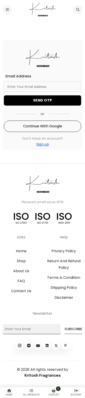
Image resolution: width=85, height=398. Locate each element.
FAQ (21, 281)
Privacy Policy (63, 251)
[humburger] (7, 9)
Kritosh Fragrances (42, 376)
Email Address (18, 76)
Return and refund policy (63, 264)
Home (21, 251)
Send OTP (42, 100)
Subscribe (73, 328)
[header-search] (77, 9)
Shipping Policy (64, 287)
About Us (21, 271)
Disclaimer (63, 297)
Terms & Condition (63, 277)
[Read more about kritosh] (19, 345)
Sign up (42, 144)
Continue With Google (42, 126)
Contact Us (21, 291)
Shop (21, 261)
